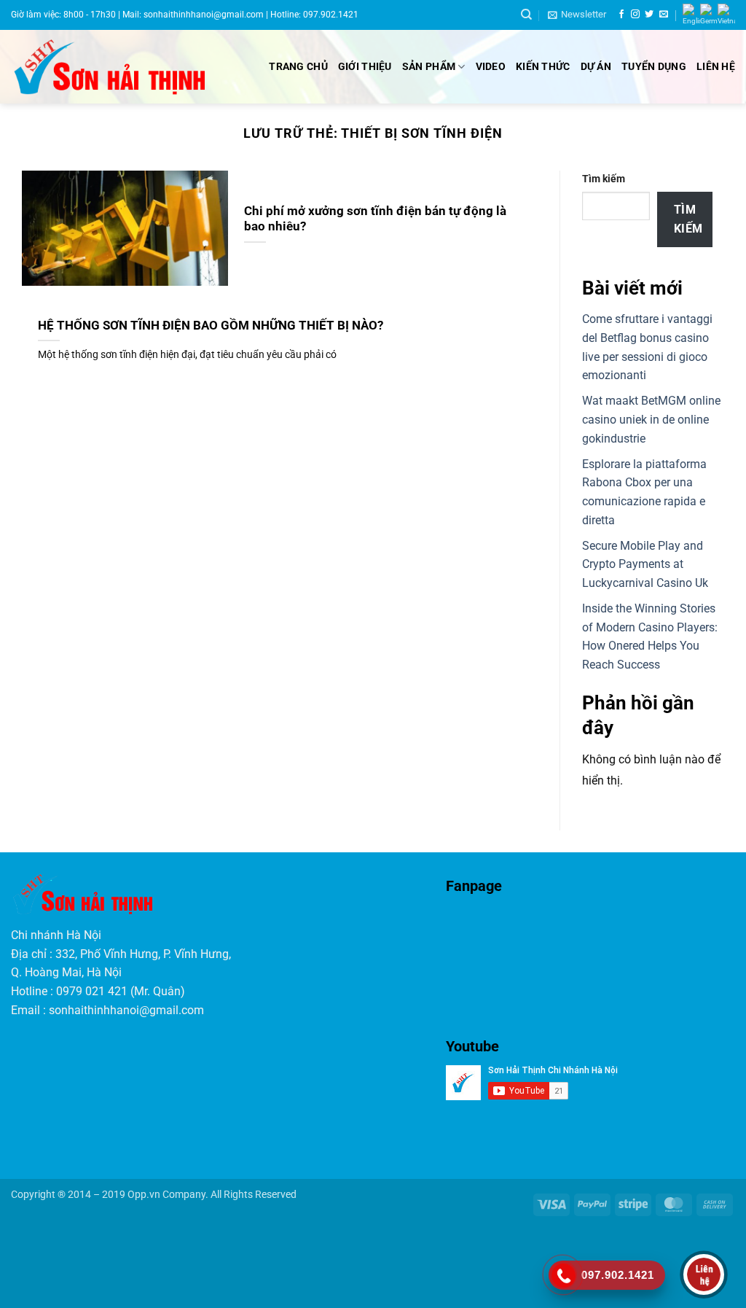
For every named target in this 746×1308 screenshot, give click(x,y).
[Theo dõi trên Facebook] (621, 14)
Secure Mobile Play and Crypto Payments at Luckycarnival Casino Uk (645, 563)
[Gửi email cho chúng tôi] (663, 14)
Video (491, 67)
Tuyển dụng (653, 67)
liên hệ (715, 67)
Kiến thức (543, 67)
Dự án (596, 67)
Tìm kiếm (603, 179)
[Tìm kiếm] (526, 14)
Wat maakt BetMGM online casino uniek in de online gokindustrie (651, 419)
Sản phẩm (428, 67)
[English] (691, 15)
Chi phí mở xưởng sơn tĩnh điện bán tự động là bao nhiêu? (375, 219)
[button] (577, 15)
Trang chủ (298, 67)
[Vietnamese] (726, 15)
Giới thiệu (365, 67)
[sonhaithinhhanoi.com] (121, 67)
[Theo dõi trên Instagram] (635, 14)
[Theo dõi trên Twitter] (649, 14)
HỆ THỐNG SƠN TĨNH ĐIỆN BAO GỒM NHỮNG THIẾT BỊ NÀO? (210, 325)
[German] (709, 15)
